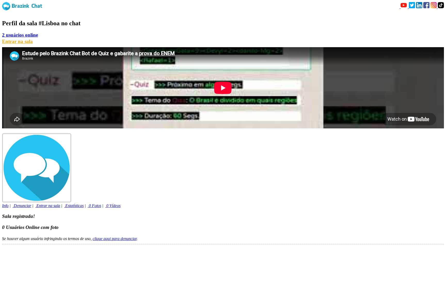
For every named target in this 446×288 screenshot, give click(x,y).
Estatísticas (74, 205)
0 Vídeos (113, 205)
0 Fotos (94, 205)
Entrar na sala (17, 41)
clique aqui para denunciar (115, 238)
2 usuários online (20, 35)
